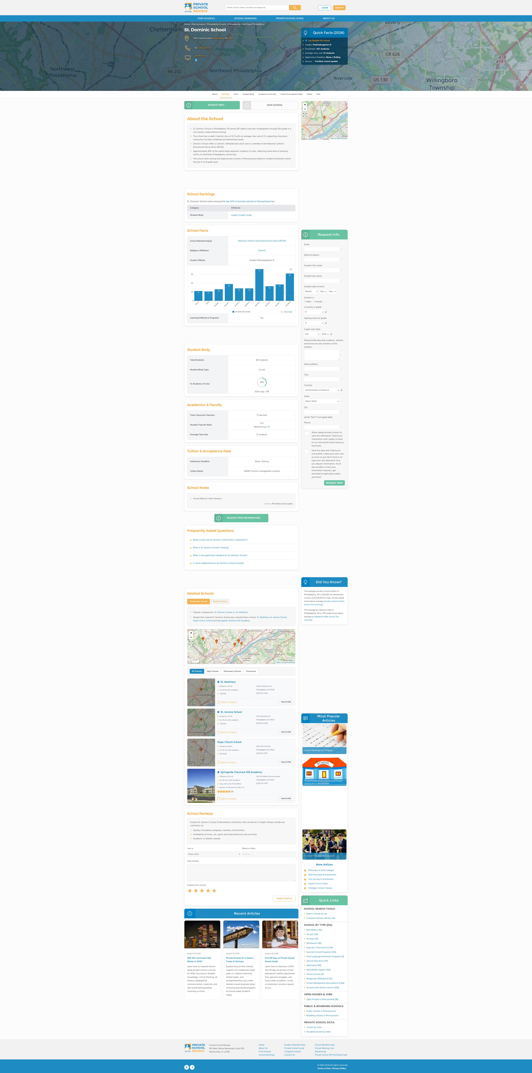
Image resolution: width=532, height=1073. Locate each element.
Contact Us (289, 1055)
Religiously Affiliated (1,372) (319, 979)
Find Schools (265, 1051)
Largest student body (241, 215)
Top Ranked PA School (319, 41)
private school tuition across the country (324, 603)
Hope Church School (203, 621)
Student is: (309, 298)
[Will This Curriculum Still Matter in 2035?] (202, 935)
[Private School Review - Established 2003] (196, 7)
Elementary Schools (232, 671)
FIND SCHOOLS (206, 18)
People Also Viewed (198, 601)
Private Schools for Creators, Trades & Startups (240, 960)
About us (263, 1048)
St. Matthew (263, 617)
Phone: (307, 423)
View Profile (286, 702)
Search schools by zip (316, 914)
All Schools (197, 671)
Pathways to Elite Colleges (321, 870)
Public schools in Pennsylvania (321, 1011)
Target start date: (312, 329)
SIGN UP (339, 8)
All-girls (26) (312, 934)
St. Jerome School (278, 617)
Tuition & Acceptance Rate (291, 94)
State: (307, 396)
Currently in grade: (313, 307)
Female (318, 301)
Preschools (251, 671)
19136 (230, 38)
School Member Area (325, 1045)
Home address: (311, 364)
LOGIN (324, 8)
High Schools (213, 671)
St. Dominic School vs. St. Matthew (231, 612)
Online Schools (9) (315, 974)
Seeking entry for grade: (315, 318)
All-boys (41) (312, 939)
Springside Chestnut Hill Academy (233, 621)
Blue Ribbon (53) (314, 930)
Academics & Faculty (267, 94)
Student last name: (313, 276)
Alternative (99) (313, 965)
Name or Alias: (249, 848)
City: (306, 375)
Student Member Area (294, 1045)
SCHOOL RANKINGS (245, 18)
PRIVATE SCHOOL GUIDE (289, 18)
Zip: (306, 407)
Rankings (225, 94)
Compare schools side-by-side (320, 918)
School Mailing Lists (324, 1048)
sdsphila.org (200, 56)
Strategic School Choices (320, 888)
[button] (189, 891)
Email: (307, 244)
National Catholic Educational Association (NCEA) (262, 241)
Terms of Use (324, 1068)
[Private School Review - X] (186, 1067)
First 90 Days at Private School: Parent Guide (280, 960)
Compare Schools (292, 1051)
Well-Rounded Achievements (322, 875)
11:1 (268, 427)
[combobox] (255, 7)
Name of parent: (311, 255)
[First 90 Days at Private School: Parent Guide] (280, 935)
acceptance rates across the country (321, 618)
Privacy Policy (339, 1068)
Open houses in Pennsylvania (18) (322, 999)
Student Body (248, 94)
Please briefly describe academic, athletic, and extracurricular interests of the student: (324, 344)
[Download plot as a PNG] (290, 269)
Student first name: (313, 265)
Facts (236, 94)
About (214, 94)
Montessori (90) (314, 943)
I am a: (190, 848)
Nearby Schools (220, 601)
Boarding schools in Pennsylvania (322, 1015)
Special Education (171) (317, 961)
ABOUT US (328, 18)
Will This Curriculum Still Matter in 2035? (199, 960)
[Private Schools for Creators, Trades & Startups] (241, 935)
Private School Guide (294, 1048)
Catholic (262, 250)
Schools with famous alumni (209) (322, 987)
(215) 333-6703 (204, 48)
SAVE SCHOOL (275, 105)
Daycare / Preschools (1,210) (319, 948)
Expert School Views (318, 884)
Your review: (193, 861)
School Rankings (267, 1055)
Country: (308, 385)
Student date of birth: (314, 286)
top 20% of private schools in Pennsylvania (248, 202)
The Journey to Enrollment (320, 879)
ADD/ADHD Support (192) (318, 970)
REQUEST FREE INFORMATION (243, 518)
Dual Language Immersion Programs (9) (325, 956)
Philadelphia (218, 38)
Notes (309, 94)
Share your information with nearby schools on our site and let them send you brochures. (328, 439)
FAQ (318, 94)
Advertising (320, 1051)
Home (261, 1045)
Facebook (192, 1067)
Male (308, 301)
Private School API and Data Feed (331, 1055)
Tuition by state (314, 1027)
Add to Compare (228, 702)
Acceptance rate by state (318, 1032)
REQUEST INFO (216, 105)
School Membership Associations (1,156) (325, 983)
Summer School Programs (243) (321, 952)
